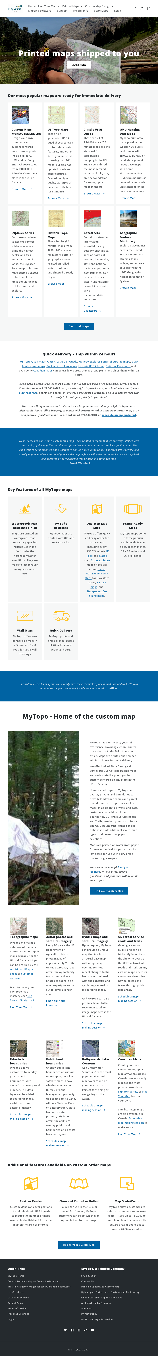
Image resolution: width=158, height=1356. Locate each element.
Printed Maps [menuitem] (70, 6)
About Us (86, 1308)
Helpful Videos (16, 1292)
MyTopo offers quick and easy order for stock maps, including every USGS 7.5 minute (97, 542)
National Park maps (118, 366)
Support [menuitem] (62, 10)
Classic (103, 555)
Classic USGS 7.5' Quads (62, 361)
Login (11, 1319)
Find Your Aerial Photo (56, 1003)
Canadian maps (43, 370)
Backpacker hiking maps (61, 366)
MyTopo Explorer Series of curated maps (104, 361)
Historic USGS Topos (91, 366)
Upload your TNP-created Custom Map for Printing (110, 1292)
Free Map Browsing (18, 1313)
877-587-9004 (88, 1275)
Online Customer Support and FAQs (101, 1297)
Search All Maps (79, 326)
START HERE (79, 64)
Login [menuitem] (117, 10)
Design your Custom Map (79, 1244)
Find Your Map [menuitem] (47, 6)
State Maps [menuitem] (101, 10)
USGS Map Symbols (19, 1297)
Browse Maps (20, 189)
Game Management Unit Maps (96, 573)
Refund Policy (15, 1303)
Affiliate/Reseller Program (96, 1303)
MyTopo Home (16, 1275)
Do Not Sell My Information (97, 1319)
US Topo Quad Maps (33, 361)
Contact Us (87, 1281)
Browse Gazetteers (90, 308)
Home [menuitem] (32, 6)
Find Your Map (19, 1007)
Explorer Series (100, 560)
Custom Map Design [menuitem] (97, 6)
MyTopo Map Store (82, 1350)
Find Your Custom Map (109, 890)
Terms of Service (17, 1308)
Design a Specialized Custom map (100, 1286)
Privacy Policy (89, 1313)
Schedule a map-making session (92, 1025)
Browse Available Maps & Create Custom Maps (34, 1281)
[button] (135, 8)
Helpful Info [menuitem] (80, 10)
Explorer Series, (128, 1091)
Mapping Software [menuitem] (39, 10)
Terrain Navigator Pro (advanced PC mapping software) (39, 1286)
